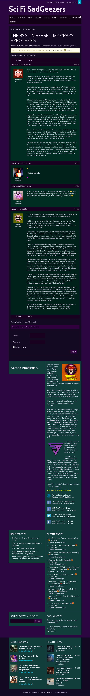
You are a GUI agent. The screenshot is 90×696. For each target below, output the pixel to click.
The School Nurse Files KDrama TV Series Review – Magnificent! (25, 552)
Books (46, 17)
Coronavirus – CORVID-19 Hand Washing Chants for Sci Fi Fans (64, 568)
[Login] (79, 2)
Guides (13, 22)
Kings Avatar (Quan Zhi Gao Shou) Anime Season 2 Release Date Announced (27, 558)
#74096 (76, 186)
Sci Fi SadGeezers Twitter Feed (63, 517)
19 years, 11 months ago (54, 50)
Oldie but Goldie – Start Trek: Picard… (63, 596)
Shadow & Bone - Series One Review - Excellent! (30, 647)
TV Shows (21, 17)
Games (54, 17)
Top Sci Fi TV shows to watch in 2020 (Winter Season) (64, 670)
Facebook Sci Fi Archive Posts (62, 504)
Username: (16, 335)
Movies (38, 17)
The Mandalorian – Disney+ (59, 603)
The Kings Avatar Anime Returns (61, 545)
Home (47, 2)
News (12, 17)
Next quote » (52, 631)
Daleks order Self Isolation (59, 560)
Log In (74, 352)
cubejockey (31, 29)
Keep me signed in (20, 347)
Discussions (75, 17)
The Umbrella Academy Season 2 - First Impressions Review (30, 679)
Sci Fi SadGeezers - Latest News (63, 510)
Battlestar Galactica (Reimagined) (39, 46)
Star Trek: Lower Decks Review (24, 548)
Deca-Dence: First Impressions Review (63, 553)
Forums (13, 46)
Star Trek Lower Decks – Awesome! (62, 538)
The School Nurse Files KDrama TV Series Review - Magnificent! (30, 668)
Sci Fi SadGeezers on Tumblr (62, 523)
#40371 (76, 64)
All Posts (52, 2)
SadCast (63, 17)
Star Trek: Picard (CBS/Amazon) (61, 574)
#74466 (76, 209)
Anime (30, 17)
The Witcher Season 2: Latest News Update (65, 647)
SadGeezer (61, 651)
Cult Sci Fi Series (22, 46)
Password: (16, 342)
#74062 (76, 163)
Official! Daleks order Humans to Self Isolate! (64, 681)
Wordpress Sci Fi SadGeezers (62, 497)
